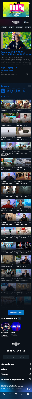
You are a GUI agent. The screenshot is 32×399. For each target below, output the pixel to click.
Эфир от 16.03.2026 (21, 210)
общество (14, 74)
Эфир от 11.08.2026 (6, 112)
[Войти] (25, 22)
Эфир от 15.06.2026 (21, 139)
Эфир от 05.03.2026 (6, 266)
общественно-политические (9, 73)
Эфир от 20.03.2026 (22, 183)
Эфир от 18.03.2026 (21, 196)
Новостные (4, 73)
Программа (19, 27)
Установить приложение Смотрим (16, 357)
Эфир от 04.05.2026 (6, 169)
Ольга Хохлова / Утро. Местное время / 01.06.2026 (7, 154)
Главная (4, 27)
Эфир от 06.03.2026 (22, 253)
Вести (13, 332)
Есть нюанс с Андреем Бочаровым (4, 334)
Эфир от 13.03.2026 (21, 224)
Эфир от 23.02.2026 (22, 307)
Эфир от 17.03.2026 (6, 210)
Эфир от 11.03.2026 (21, 238)
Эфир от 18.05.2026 (21, 153)
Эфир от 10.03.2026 (6, 253)
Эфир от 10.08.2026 (21, 112)
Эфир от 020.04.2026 (22, 169)
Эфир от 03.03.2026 (6, 280)
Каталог (11, 27)
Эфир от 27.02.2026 (6, 294)
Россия (10, 70)
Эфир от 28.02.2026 (22, 280)
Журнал (5, 374)
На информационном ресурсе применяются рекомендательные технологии (12, 386)
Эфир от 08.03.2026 (6, 125)
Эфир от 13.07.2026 (21, 125)
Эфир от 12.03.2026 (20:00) (6, 238)
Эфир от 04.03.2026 (22, 266)
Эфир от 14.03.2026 (6, 224)
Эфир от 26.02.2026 (22, 294)
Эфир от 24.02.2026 (6, 307)
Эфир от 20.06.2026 (6, 139)
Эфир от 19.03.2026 (6, 196)
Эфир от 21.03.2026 (6, 183)
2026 (7, 96)
